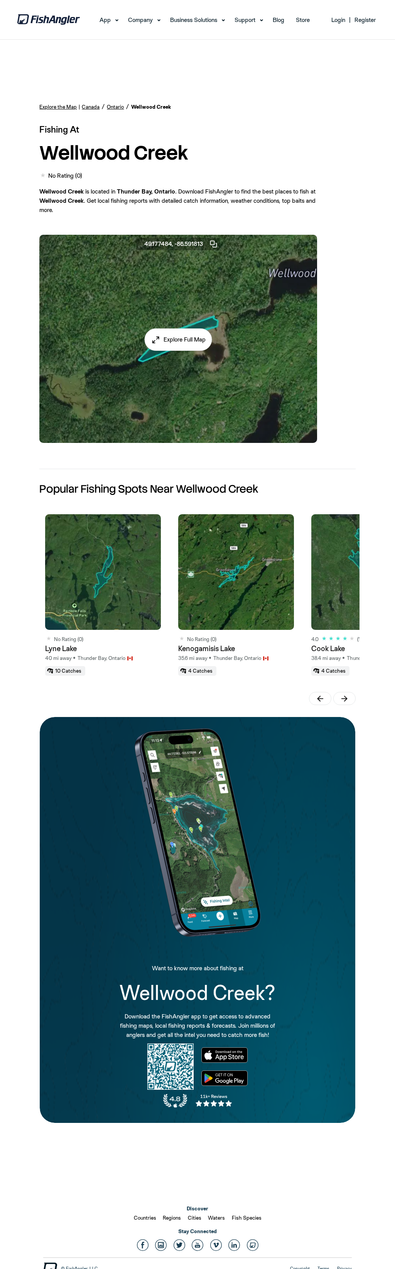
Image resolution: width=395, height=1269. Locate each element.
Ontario (115, 106)
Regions (172, 1217)
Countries (145, 1217)
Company (140, 20)
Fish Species (247, 1217)
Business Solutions (193, 20)
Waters (216, 1217)
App (105, 20)
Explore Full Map (185, 339)
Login (338, 20)
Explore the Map (58, 106)
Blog (278, 20)
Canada (91, 106)
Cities (194, 1217)
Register (365, 20)
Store (303, 20)
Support (245, 20)
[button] (178, 339)
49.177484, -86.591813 (173, 244)
